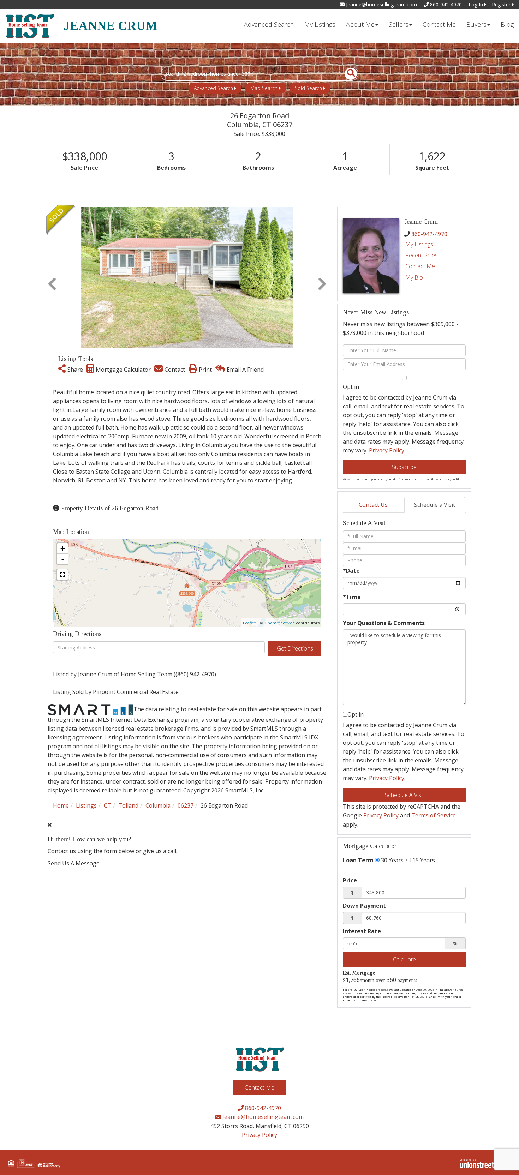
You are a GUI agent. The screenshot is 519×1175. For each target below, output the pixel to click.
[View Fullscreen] (62, 574)
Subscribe (404, 467)
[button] (346, 74)
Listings (86, 805)
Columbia (158, 805)
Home (61, 805)
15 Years (423, 860)
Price (350, 880)
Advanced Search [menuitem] (269, 24)
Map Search (264, 88)
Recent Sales (421, 255)
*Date (351, 571)
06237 (185, 805)
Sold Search (308, 88)
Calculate (404, 959)
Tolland (128, 805)
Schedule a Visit (434, 505)
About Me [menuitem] (360, 24)
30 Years (392, 860)
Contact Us (373, 505)
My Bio (414, 277)
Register (502, 4)
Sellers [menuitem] (398, 24)
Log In (476, 4)
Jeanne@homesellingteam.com (381, 4)
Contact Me (420, 266)
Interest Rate (362, 931)
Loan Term (358, 860)
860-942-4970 (445, 4)
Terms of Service (433, 815)
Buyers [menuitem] (476, 24)
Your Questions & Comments (384, 623)
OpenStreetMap (279, 622)
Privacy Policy (386, 450)
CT (107, 805)
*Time (352, 597)
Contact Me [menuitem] (439, 24)
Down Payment (364, 906)
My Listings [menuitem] (319, 24)
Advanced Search (213, 88)
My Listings (419, 244)
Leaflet (249, 622)
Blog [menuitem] (507, 24)
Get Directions (295, 648)
